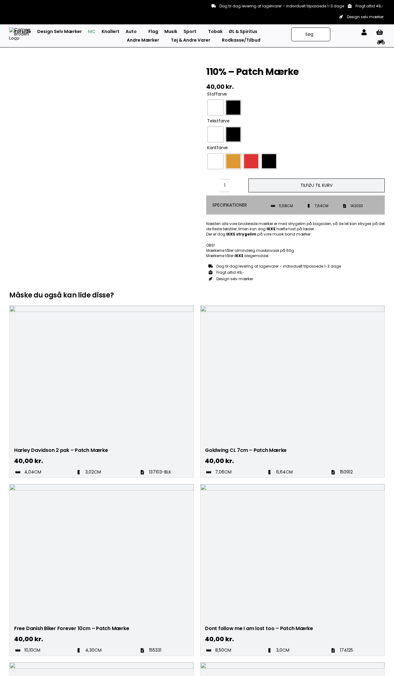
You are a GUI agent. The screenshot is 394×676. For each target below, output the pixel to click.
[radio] (215, 107)
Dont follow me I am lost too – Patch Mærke (259, 628)
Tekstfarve (218, 121)
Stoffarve (217, 94)
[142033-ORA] (44, 78)
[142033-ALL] (44, 66)
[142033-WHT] (44, 91)
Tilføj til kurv (316, 185)
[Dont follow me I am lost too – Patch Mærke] (292, 487)
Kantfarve (217, 147)
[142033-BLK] (44, 84)
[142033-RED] (44, 72)
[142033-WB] (44, 96)
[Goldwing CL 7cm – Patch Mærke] (292, 308)
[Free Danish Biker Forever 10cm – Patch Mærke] (102, 487)
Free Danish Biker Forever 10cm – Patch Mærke (71, 628)
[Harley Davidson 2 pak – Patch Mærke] (102, 308)
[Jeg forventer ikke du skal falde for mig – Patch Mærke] (292, 665)
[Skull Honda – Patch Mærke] (102, 665)
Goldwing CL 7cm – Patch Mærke (246, 450)
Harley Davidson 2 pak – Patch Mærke (61, 450)
